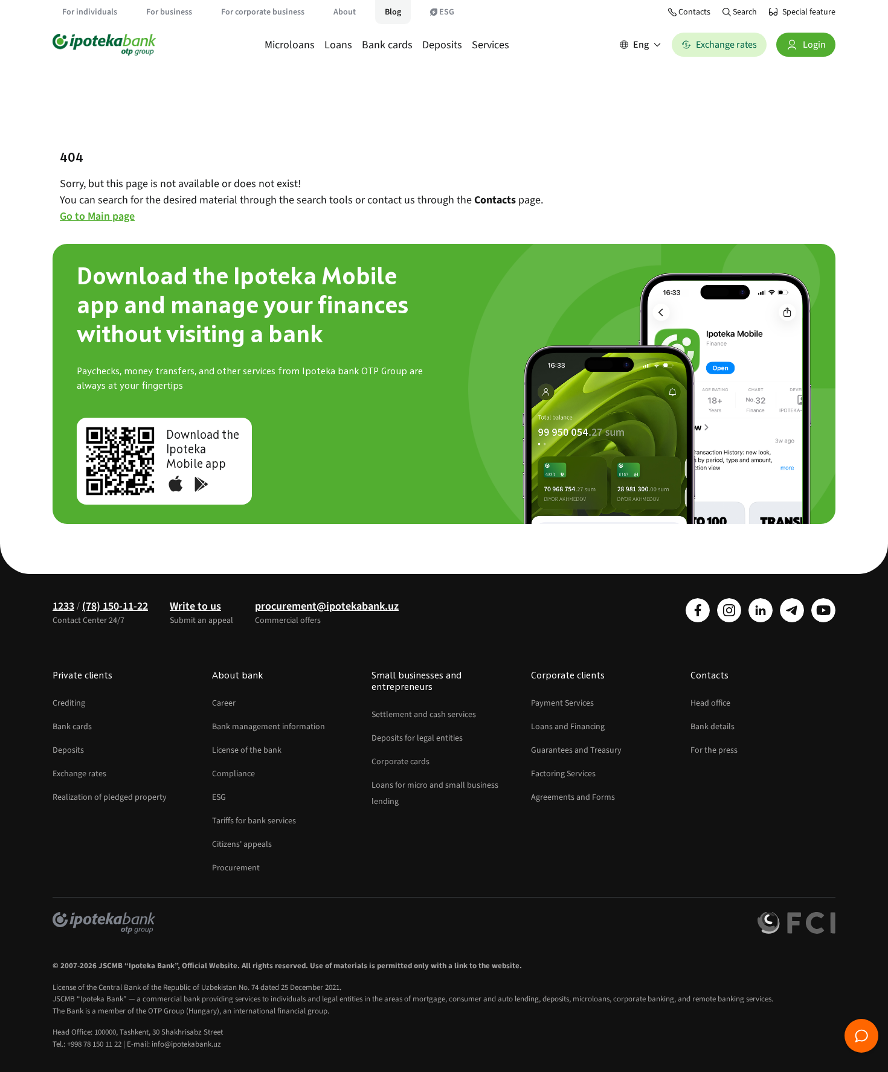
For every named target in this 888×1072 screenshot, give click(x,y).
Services (490, 45)
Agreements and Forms (573, 797)
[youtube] (823, 610)
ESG (446, 12)
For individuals (89, 12)
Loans (338, 45)
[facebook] (698, 610)
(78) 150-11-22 (115, 606)
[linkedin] (760, 610)
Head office (710, 703)
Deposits (442, 45)
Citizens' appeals (242, 844)
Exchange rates (79, 774)
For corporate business (262, 12)
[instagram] (729, 610)
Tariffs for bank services (254, 821)
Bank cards (387, 45)
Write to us (195, 606)
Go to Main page (97, 216)
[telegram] (792, 610)
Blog (393, 12)
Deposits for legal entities (417, 738)
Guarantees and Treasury (576, 750)
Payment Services (562, 703)
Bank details (712, 727)
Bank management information (268, 727)
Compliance (233, 774)
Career (224, 703)
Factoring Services (563, 774)
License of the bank (247, 750)
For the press (714, 750)
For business (169, 12)
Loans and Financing (568, 727)
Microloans (290, 45)
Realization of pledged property (110, 797)
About (344, 12)
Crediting (69, 703)
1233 (63, 606)
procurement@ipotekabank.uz (327, 606)
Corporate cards (401, 762)
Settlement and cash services (424, 715)
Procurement (236, 868)
